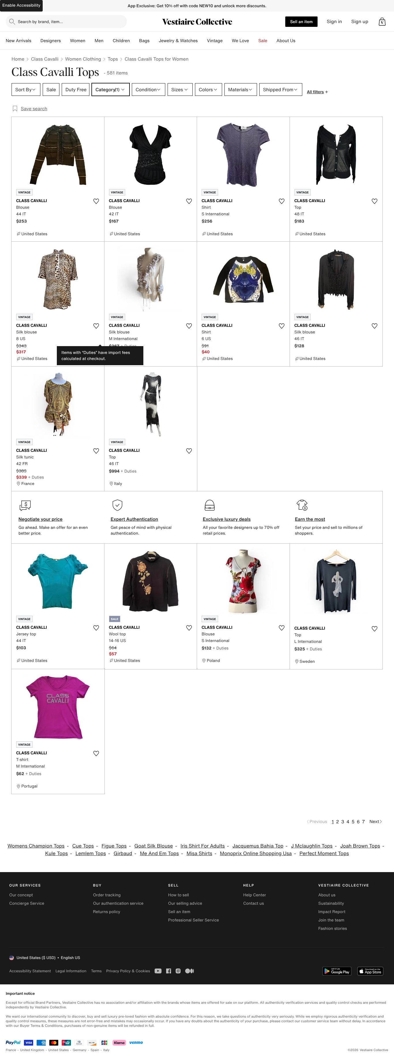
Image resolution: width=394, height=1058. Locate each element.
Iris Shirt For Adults (203, 846)
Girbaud (123, 853)
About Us (286, 41)
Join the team (331, 920)
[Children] (134, 40)
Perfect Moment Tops (324, 853)
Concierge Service (26, 903)
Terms (96, 971)
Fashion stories (332, 928)
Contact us (253, 903)
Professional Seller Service (193, 920)
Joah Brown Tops (360, 846)
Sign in (334, 21)
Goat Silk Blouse (153, 846)
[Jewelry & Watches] (202, 40)
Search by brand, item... (40, 21)
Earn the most (310, 519)
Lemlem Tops (91, 853)
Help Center (254, 895)
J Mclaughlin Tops (312, 846)
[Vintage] (227, 40)
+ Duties (128, 346)
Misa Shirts (199, 853)
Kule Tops (56, 853)
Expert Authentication (134, 519)
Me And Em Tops (159, 853)
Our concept (21, 895)
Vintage (214, 41)
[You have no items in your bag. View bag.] (382, 22)
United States (58, 1050)
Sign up (359, 21)
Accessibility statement (30, 971)
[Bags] (154, 40)
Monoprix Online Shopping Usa (256, 853)
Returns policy (106, 912)
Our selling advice (185, 903)
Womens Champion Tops (36, 846)
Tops (113, 58)
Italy (106, 1050)
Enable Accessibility (21, 5)
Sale (262, 41)
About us (326, 895)
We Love (240, 41)
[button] (382, 22)
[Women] (90, 40)
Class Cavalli (44, 58)
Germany (80, 1050)
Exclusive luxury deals (227, 519)
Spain (95, 1050)
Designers (50, 41)
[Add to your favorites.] (96, 201)
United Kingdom (32, 1050)
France (11, 1050)
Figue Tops (114, 846)
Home (18, 58)
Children (121, 41)
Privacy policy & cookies (128, 971)
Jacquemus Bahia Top (257, 846)
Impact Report (332, 912)
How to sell (178, 895)
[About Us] (300, 40)
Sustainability (331, 903)
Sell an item (301, 21)
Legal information (70, 971)
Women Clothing (83, 58)
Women (77, 41)
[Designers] (65, 40)
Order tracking (107, 895)
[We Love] (254, 40)
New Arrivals (18, 41)
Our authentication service (118, 903)
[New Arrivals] (35, 40)
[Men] (108, 40)
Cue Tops (83, 846)
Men (99, 41)
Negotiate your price (40, 519)
